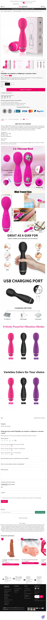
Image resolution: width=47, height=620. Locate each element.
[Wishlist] (19, 540)
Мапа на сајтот (27, 598)
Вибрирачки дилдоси (25, 531)
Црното (12, 84)
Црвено (3, 84)
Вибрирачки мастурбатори (34, 531)
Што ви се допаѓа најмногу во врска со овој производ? (12, 464)
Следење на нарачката (6, 604)
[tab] (2, 119)
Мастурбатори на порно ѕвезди (18, 529)
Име (2, 487)
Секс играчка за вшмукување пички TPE (29, 559)
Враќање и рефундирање (7, 594)
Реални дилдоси (39, 529)
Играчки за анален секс (8, 11)
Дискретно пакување (6, 597)
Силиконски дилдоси (9, 531)
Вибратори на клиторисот (11, 527)
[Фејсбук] (35, 588)
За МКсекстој (26, 588)
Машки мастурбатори (40, 528)
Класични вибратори (28, 526)
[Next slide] (43, 35)
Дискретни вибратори (32, 527)
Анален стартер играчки (17, 11)
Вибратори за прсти (9, 528)
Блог (25, 592)
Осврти (22, 119)
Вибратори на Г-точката (24, 528)
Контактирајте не (27, 590)
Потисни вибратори (17, 531)
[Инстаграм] (38, 588)
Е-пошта (3, 492)
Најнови (15, 592)
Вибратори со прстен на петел (21, 527)
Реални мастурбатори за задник (30, 529)
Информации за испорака (7, 591)
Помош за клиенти (8, 589)
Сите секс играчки (17, 588)
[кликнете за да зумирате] (23, 35)
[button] (43, 7)
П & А (27, 119)
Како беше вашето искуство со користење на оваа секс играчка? (15, 458)
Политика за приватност (26, 596)
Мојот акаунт (6, 601)
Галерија (2, 119)
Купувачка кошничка (8, 599)
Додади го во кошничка (25, 89)
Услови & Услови (27, 593)
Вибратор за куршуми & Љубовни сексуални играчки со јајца (12, 526)
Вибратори (41, 531)
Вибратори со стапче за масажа (6, 529)
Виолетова (7, 84)
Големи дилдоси (33, 528)
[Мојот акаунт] (41, 6)
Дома (2, 11)
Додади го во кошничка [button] (11, 564)
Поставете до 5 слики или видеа (8, 482)
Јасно (2, 86)
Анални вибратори (29, 524)
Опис (6, 119)
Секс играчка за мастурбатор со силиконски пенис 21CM (10, 560)
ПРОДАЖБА (16, 590)
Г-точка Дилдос (17, 528)
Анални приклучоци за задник (10, 524)
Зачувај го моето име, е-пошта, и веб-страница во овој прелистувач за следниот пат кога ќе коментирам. (21, 498)
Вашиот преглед (4, 469)
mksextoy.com (16, 607)
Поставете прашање (40, 512)
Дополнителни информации (14, 119)
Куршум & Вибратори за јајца (39, 524)
